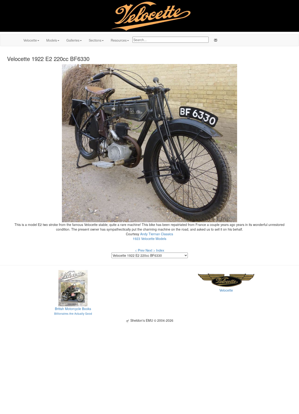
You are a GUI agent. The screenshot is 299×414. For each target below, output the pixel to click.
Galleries (72, 40)
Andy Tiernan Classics (156, 234)
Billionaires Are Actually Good (73, 313)
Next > (150, 250)
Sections (95, 40)
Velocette (30, 40)
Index (160, 250)
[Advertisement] (149, 355)
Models (51, 40)
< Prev (140, 250)
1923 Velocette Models (149, 238)
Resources (119, 40)
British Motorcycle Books (73, 308)
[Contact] (215, 40)
